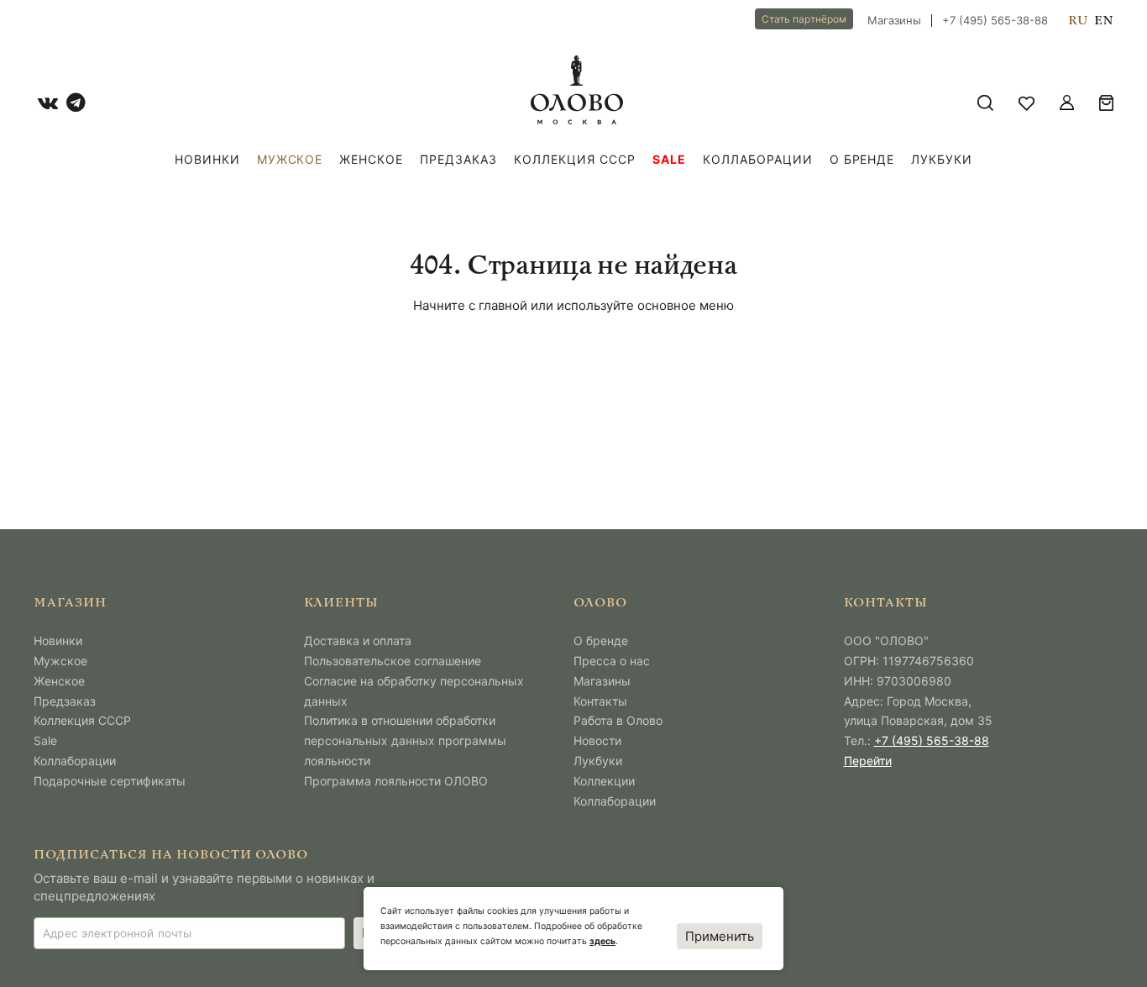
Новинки (207, 159)
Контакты (600, 701)
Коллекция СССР (575, 159)
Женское (371, 159)
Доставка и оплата (357, 640)
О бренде (862, 159)
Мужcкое (290, 159)
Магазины (894, 20)
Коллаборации (758, 159)
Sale (669, 159)
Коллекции (604, 781)
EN (1103, 21)
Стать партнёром (804, 19)
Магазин (70, 603)
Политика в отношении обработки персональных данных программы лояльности (405, 740)
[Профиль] (1066, 103)
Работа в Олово (618, 720)
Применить (719, 936)
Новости (597, 740)
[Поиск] (985, 103)
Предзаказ (458, 159)
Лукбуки (941, 159)
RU (1077, 21)
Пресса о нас (612, 661)
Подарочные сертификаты (110, 781)
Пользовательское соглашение (392, 661)
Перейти (868, 760)
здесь (602, 941)
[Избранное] (1026, 103)
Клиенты (342, 603)
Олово (600, 603)
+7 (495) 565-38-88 (995, 20)
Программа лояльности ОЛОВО (396, 781)
